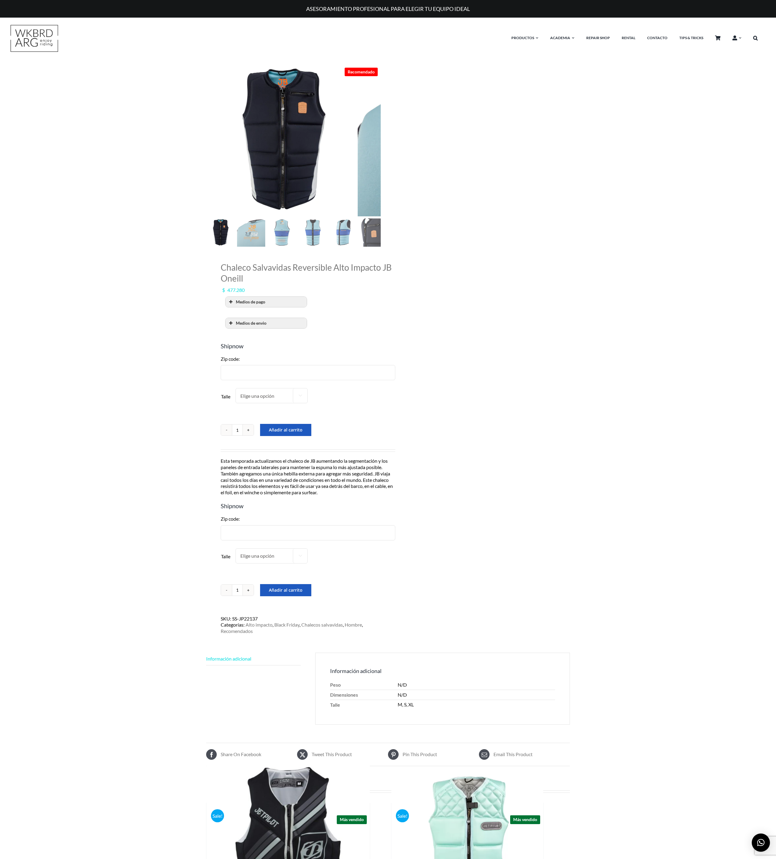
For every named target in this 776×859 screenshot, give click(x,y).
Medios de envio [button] (251, 323)
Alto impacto (259, 624)
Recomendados (237, 631)
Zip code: (230, 359)
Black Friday (286, 624)
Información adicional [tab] (228, 658)
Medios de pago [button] (250, 301)
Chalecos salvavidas (322, 624)
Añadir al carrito (286, 430)
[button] (760, 38)
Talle (225, 396)
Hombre (353, 624)
